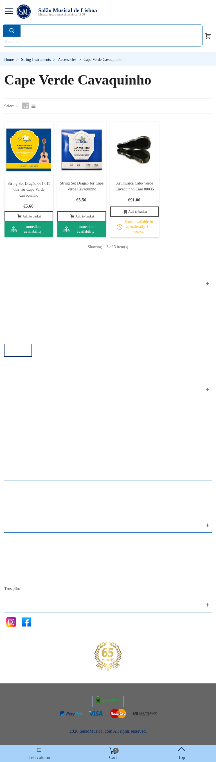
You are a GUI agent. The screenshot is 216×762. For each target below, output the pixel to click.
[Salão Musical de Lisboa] (24, 11)
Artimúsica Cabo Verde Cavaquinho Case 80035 (135, 186)
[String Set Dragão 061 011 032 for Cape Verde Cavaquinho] (28, 150)
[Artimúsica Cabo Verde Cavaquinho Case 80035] (134, 149)
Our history (20, 562)
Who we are (21, 555)
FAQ (14, 298)
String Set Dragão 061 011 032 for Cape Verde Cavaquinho (29, 189)
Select (9, 106)
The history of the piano (31, 570)
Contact (17, 539)
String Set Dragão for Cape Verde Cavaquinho (82, 186)
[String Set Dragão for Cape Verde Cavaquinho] (81, 149)
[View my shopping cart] (207, 35)
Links (15, 305)
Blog (14, 578)
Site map (17, 547)
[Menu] (8, 11)
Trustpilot (12, 589)
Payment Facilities (26, 336)
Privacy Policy (23, 313)
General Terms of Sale (30, 321)
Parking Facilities (25, 328)
